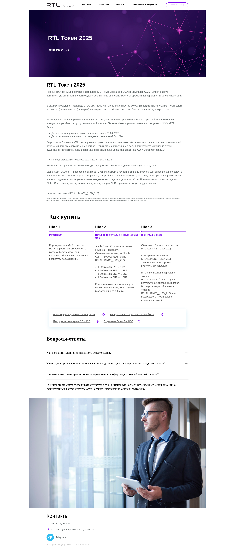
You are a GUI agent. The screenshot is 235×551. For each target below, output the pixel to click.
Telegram (61, 537)
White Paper (56, 50)
